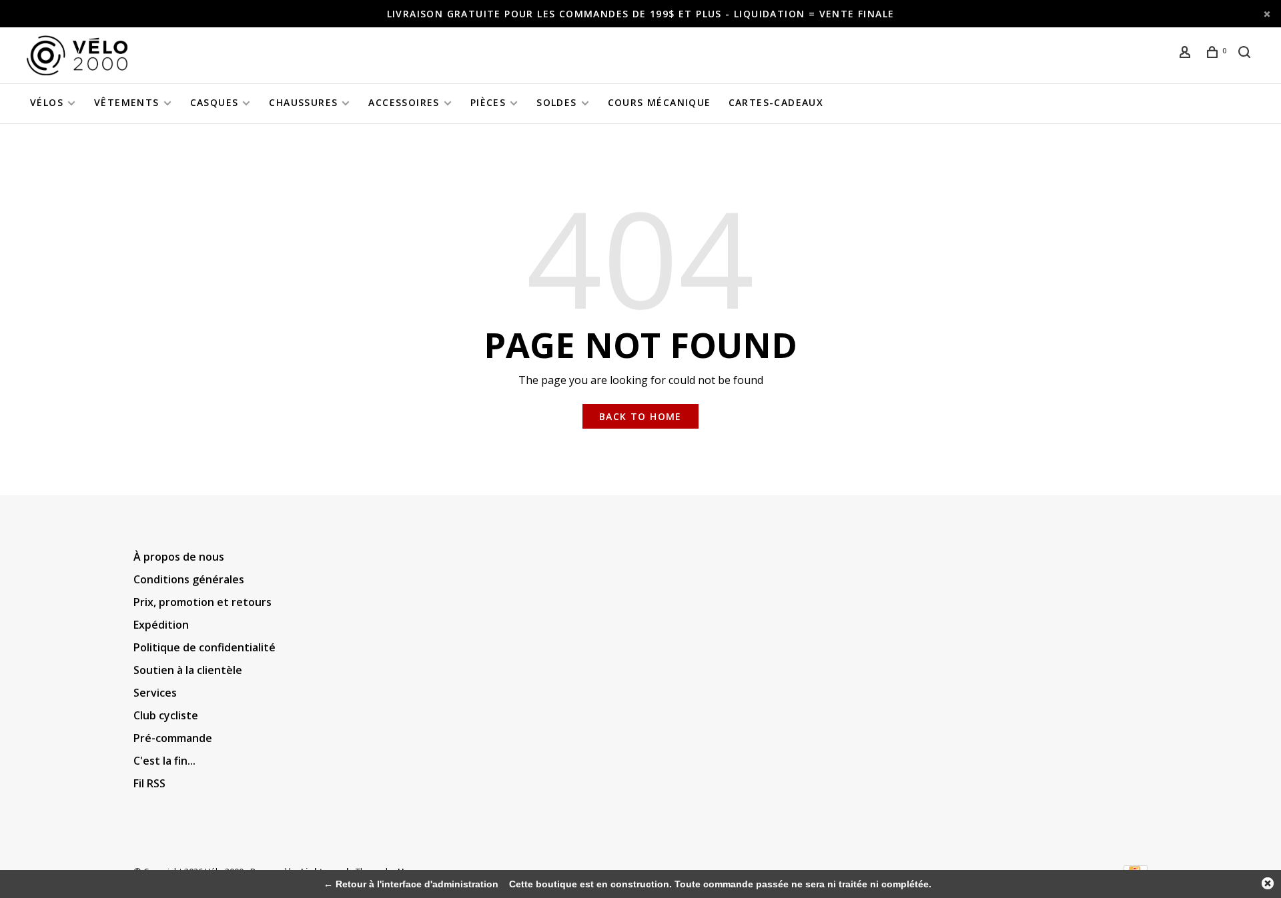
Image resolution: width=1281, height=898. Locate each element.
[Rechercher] (1246, 53)
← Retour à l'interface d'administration (411, 884)
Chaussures (303, 102)
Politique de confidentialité (204, 647)
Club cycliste (165, 715)
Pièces (488, 102)
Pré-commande (172, 738)
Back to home (640, 416)
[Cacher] (1267, 883)
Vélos (46, 102)
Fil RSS (149, 783)
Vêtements (126, 102)
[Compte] (1187, 53)
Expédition (161, 624)
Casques (214, 102)
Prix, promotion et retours (202, 602)
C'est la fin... (164, 760)
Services (155, 692)
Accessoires (403, 102)
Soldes (556, 102)
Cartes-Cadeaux (776, 102)
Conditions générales (188, 579)
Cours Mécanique (659, 102)
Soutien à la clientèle (187, 670)
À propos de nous (178, 556)
